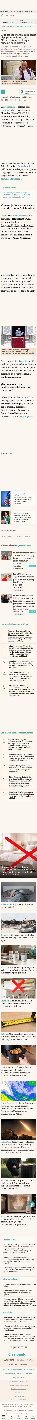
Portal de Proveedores (24, 1373)
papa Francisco (10, 107)
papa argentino (27, 416)
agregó (6, 275)
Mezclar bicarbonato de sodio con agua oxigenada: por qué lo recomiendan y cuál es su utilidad (21, 664)
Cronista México (6, 26)
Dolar (11, 1418)
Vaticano (18, 536)
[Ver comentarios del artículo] (25, 100)
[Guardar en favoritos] (3, 92)
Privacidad (18, 1392)
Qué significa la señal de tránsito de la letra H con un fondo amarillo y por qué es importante (20, 769)
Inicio (18, 1418)
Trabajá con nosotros (18, 1377)
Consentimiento (18, 1396)
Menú (3, 1418)
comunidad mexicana (11, 179)
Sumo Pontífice (25, 166)
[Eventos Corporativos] (20, 1360)
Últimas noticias (6, 12)
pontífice (24, 361)
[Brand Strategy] (30, 1360)
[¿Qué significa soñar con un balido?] (18, 892)
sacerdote (28, 397)
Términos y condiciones (18, 1389)
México (27, 536)
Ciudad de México (19, 215)
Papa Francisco (30, 26)
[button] (32, 1204)
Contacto (6, 1369)
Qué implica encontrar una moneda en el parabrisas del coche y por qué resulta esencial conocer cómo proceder (21, 758)
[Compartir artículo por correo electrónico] (20, 100)
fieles (33, 126)
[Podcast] (12, 1364)
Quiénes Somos (10, 1373)
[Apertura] (9, 1360)
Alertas (26, 1418)
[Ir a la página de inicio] (2, 15)
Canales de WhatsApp (18, 1369)
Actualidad (18, 12)
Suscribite (30, 1369)
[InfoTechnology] (23, 1364)
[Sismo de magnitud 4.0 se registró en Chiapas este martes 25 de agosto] (18, 923)
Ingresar (33, 1418)
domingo (5, 110)
